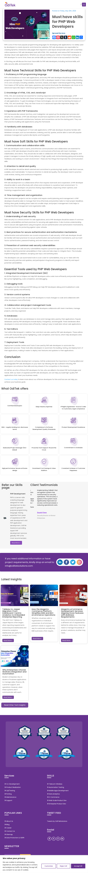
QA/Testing (10, 791)
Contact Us (10, 831)
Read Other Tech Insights (14, 705)
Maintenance (11, 797)
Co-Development (13, 784)
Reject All (63, 866)
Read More (16, 543)
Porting (9, 794)
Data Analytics (54, 794)
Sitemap (9, 834)
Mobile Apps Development (59, 791)
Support (9, 800)
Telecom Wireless (55, 784)
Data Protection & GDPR (15, 838)
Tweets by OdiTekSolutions (57, 821)
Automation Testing (56, 787)
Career (8, 828)
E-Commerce (54, 797)
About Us (9, 821)
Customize (49, 866)
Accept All (78, 866)
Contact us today (11, 379)
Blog (7, 824)
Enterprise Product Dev (57, 804)
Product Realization (13, 787)
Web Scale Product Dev (58, 800)
